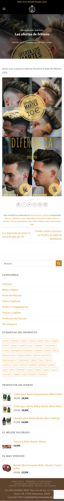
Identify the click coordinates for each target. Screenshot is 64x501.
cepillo (22, 345)
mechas (6, 221)
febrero (55, 218)
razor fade (32, 221)
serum (30, 369)
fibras (55, 350)
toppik (16, 374)
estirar (47, 350)
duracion (28, 350)
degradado (31, 218)
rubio (47, 221)
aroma (32, 340)
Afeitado (7, 283)
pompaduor (22, 221)
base (48, 340)
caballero (16, 218)
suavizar (7, 374)
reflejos (41, 221)
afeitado (15, 340)
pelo (5, 369)
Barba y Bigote (10, 289)
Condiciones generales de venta (32, 483)
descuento (41, 218)
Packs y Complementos (15, 306)
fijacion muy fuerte (42, 355)
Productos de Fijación (14, 318)
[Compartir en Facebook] (23, 204)
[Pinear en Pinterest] (40, 204)
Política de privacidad (21, 486)
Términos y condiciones (38, 481)
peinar (52, 365)
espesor (38, 350)
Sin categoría (9, 324)
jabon (34, 360)
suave (54, 369)
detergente (16, 350)
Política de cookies (45, 486)
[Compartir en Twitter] (29, 204)
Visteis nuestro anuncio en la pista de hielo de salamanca (48, 234)
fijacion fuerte (9, 355)
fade (49, 218)
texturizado (55, 221)
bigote (55, 340)
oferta (13, 221)
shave (38, 369)
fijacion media (24, 355)
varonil (32, 374)
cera (30, 345)
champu (38, 345)
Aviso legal (18, 481)
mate (15, 365)
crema (6, 350)
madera (6, 365)
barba (40, 340)
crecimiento (50, 345)
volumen (42, 374)
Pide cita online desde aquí (32, 2)
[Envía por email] (34, 204)
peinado (42, 365)
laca (41, 360)
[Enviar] (59, 263)
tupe (32, 224)
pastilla (33, 365)
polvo (12, 369)
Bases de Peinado (12, 295)
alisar (24, 340)
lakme (48, 360)
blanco (8, 218)
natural (23, 365)
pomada (21, 369)
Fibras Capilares (11, 301)
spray (46, 369)
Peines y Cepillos (11, 312)
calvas (13, 345)
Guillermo (46, 42)
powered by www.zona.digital (41, 497)
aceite (6, 340)
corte (23, 218)
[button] (4, 8)
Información (27, 30)
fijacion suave (9, 360)
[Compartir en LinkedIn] (45, 204)
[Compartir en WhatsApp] (18, 204)
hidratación (23, 360)
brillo (5, 345)
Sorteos (39, 30)
